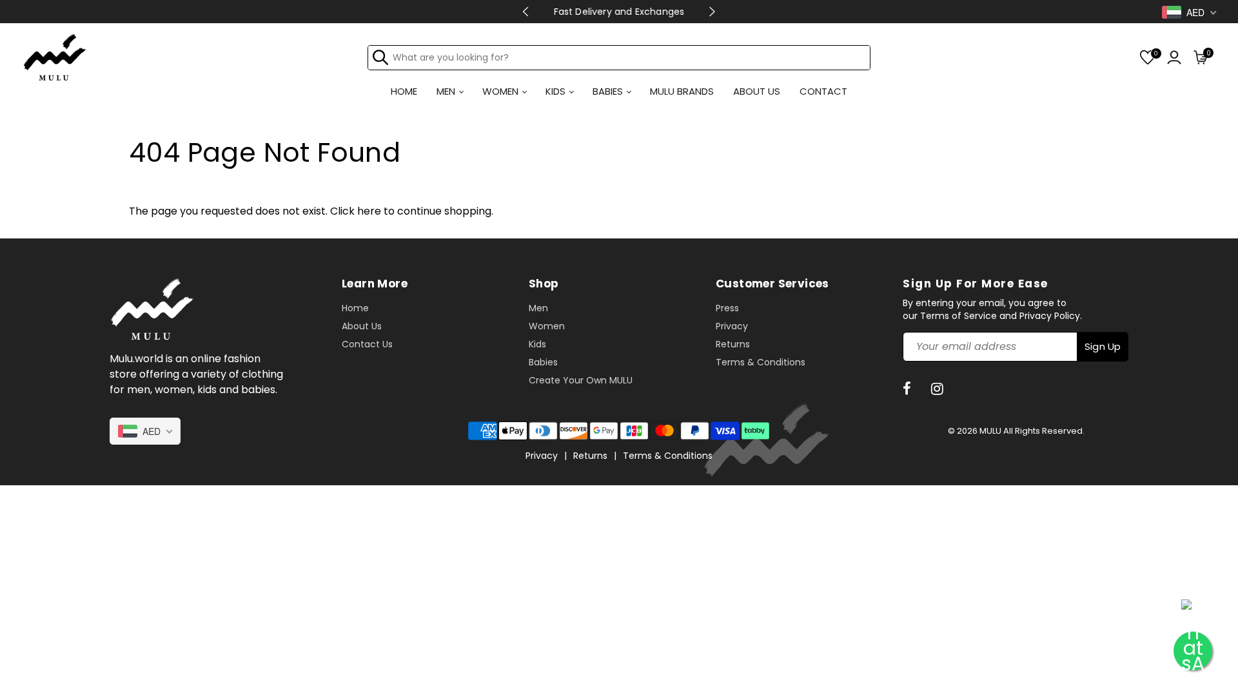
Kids (537, 344)
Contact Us (367, 344)
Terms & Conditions (760, 362)
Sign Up (1103, 346)
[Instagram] (939, 389)
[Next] (712, 11)
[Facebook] (909, 389)
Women (547, 326)
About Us (362, 326)
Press (727, 308)
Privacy (732, 326)
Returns (733, 344)
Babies (543, 362)
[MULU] (55, 56)
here (369, 211)
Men (538, 308)
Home (355, 308)
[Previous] (525, 11)
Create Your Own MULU (581, 380)
